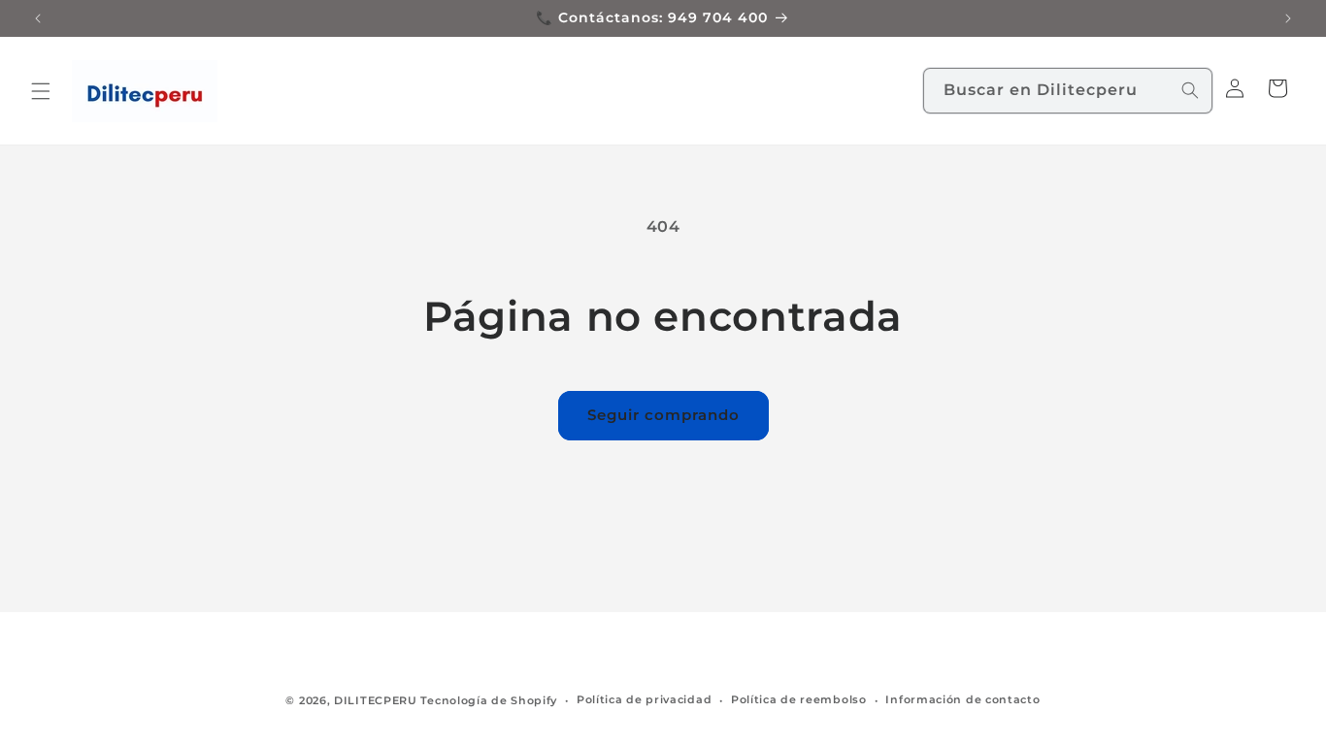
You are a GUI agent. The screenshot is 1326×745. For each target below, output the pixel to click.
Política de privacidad (644, 699)
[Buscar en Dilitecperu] (1190, 90)
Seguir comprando (663, 414)
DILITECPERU (375, 700)
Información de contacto (962, 699)
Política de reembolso (799, 699)
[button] (40, 91)
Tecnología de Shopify (488, 700)
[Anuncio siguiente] (1288, 18)
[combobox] (1068, 91)
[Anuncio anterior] (38, 18)
